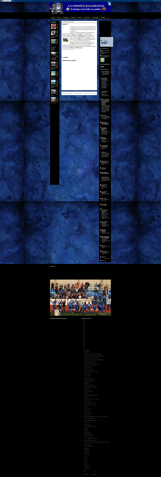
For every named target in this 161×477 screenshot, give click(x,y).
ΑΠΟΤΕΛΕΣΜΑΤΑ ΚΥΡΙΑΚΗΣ (90, 387)
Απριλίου (86, 462)
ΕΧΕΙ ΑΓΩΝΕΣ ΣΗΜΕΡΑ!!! (90, 426)
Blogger (93, 474)
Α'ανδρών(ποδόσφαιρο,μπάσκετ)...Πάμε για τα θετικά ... (96, 416)
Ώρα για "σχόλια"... (88, 367)
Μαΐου (85, 460)
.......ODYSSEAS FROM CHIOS (104, 146)
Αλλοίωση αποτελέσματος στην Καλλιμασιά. (105, 140)
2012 (84, 344)
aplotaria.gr (103, 167)
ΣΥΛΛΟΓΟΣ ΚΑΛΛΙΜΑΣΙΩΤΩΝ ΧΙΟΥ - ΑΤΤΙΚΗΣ (105, 123)
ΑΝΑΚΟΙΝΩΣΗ (104, 205)
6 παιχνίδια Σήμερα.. (88, 446)
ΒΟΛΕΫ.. (86, 406)
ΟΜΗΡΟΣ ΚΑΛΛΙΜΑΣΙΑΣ (104, 138)
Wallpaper (103, 17)
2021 (84, 326)
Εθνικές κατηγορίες (88, 412)
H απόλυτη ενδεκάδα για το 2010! (91, 357)
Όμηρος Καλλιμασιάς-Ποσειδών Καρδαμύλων (94, 355)
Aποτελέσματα (87, 414)
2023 (84, 323)
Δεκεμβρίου (87, 350)
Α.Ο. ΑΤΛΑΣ (103, 204)
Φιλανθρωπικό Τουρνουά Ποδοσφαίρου (93, 353)
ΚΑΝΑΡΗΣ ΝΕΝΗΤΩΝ (103, 230)
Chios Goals (104, 198)
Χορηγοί (80, 17)
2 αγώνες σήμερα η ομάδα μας (90, 438)
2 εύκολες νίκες (87, 408)
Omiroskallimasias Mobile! (90, 361)
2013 (84, 342)
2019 (84, 330)
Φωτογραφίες (95, 17)
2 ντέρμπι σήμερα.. (88, 391)
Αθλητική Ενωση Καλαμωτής (105, 162)
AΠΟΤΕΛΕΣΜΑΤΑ (88, 434)
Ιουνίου (86, 458)
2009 (84, 470)
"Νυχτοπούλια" (87, 375)
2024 (84, 321)
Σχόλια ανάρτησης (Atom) (82, 98)
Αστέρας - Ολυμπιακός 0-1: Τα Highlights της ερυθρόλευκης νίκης (105, 73)
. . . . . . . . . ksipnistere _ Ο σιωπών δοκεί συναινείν (104, 210)
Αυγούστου (86, 454)
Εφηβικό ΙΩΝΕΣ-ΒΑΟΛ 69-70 (90, 420)
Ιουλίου (86, 456)
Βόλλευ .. (86, 428)
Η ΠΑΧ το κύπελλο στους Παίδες (91, 371)
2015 (84, 338)
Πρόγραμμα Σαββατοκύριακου (90, 395)
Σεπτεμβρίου (87, 452)
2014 (84, 340)
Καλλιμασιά (103, 115)
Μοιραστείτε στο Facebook (68, 49)
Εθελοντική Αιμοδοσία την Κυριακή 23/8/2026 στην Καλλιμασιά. (105, 117)
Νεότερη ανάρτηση (67, 93)
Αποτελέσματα (87, 377)
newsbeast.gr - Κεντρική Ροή (104, 79)
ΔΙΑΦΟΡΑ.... (86, 383)
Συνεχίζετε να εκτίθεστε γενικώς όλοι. (104, 187)
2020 (84, 329)
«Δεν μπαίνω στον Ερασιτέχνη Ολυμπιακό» (93, 359)
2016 (84, 336)
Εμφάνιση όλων (107, 258)
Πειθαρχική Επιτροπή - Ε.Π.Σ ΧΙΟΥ (92, 399)
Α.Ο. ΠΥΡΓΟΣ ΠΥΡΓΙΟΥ (104, 192)
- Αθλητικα (103, 256)
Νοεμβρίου (86, 448)
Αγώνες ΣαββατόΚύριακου (90, 440)
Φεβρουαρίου (87, 466)
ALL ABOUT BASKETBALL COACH (104, 128)
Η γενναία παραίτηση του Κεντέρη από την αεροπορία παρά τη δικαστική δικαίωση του (105, 155)
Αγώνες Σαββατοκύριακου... (90, 418)
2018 (84, 332)
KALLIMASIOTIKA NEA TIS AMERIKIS (105, 237)
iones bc (103, 245)
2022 (84, 325)
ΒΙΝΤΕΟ (62, 13)
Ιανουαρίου (86, 468)
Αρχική (52, 17)
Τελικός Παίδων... (88, 373)
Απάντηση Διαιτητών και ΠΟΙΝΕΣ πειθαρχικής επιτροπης (96, 442)
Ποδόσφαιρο (66, 17)
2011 (84, 346)
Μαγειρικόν (103, 168)
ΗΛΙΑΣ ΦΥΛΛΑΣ (104, 221)
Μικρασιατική (104, 251)
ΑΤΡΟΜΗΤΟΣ (104, 185)
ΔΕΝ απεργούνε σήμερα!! (89, 403)
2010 (84, 348)
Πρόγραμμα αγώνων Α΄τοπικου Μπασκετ (53, 49)
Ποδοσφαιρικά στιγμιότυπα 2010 (91, 363)
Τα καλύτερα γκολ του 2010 (90, 365)
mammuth (86, 474)
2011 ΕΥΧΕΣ (87, 352)
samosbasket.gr (104, 177)
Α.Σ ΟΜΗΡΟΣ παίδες (88, 381)
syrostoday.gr (104, 91)
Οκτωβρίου (86, 450)
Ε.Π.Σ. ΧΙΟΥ (86, 422)
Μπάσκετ (73, 17)
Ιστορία (58, 17)
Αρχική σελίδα (54, 13)
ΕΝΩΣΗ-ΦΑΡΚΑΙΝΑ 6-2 (89, 385)
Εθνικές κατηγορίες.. (88, 436)
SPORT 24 (103, 152)
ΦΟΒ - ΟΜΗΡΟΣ (57, 26)
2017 (84, 334)
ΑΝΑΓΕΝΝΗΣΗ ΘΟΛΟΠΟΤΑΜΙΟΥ (105, 173)
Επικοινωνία (87, 17)
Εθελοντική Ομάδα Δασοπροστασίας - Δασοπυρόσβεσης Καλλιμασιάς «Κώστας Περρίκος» (105, 102)
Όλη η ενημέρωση (105, 71)
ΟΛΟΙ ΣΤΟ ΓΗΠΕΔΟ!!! (89, 379)
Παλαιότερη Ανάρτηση (90, 93)
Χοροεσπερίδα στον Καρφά (90, 404)
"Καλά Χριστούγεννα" (88, 369)
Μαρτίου (86, 464)
